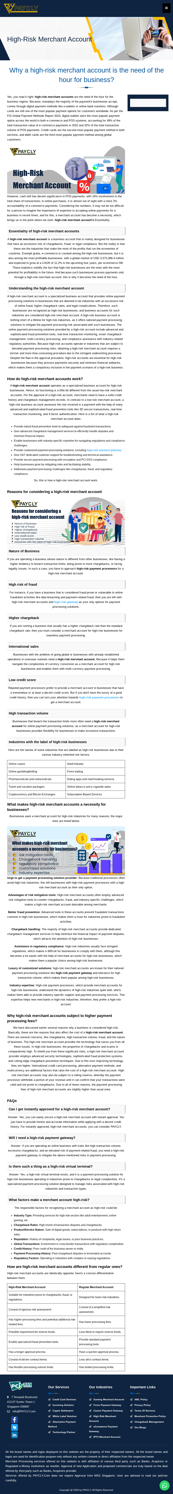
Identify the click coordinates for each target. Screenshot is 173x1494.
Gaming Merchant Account (107, 1399)
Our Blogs (139, 1427)
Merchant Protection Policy (149, 1416)
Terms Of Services (143, 1410)
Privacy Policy (141, 1405)
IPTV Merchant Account (105, 1437)
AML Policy (139, 1399)
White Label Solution (64, 1416)
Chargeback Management (148, 1421)
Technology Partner (63, 1432)
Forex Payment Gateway (106, 1405)
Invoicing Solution (62, 1405)
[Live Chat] (164, 1485)
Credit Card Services (63, 1399)
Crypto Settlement (62, 1410)
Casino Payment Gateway (107, 1410)
